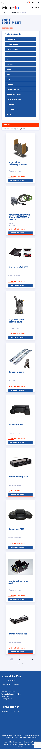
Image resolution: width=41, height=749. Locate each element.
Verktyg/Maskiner (14, 89)
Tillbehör (11, 381)
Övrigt (9, 114)
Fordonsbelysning (14, 94)
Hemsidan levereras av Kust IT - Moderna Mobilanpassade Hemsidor (21, 737)
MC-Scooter (11, 39)
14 (32, 659)
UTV (8, 54)
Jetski (9, 79)
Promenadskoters (14, 99)
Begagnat (10, 84)
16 (18, 663)
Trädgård (10, 104)
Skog (8, 74)
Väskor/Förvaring (14, 171)
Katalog (6, 125)
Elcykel (9, 69)
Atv (8, 59)
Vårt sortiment (13, 12)
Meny (37, 7)
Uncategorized (12, 49)
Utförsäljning (12, 44)
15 (36, 659)
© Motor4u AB (18, 736)
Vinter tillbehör (11, 224)
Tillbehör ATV (12, 109)
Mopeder (10, 64)
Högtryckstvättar (15, 328)
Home (3, 12)
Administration (7, 736)
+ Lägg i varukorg (17, 180)
